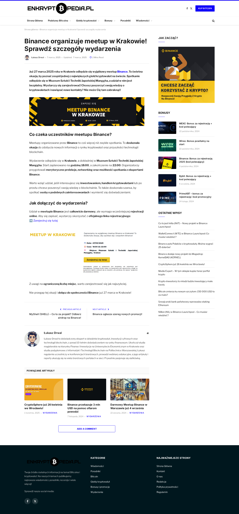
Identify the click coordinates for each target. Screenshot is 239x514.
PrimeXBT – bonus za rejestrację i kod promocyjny (195, 195)
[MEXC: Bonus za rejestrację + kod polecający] (167, 128)
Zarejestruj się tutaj (45, 220)
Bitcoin (94, 476)
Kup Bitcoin (205, 8)
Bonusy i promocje (100, 486)
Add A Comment (87, 428)
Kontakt (161, 471)
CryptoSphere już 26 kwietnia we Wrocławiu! (43, 406)
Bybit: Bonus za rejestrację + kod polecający (195, 178)
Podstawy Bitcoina (58, 20)
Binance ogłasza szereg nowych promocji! (117, 314)
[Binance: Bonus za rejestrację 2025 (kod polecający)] (167, 163)
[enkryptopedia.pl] (60, 8)
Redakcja (161, 481)
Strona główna (31, 29)
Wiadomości (142, 20)
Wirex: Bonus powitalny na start (194, 143)
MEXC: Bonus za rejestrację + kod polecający (195, 125)
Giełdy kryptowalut (86, 20)
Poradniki (125, 20)
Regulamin (162, 492)
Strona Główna (35, 20)
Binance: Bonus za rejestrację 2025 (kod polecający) (195, 160)
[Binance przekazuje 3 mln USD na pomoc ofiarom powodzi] (86, 389)
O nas (160, 476)
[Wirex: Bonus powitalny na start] (167, 145)
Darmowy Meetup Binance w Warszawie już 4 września (128, 406)
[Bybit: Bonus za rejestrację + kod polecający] (167, 180)
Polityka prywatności (167, 486)
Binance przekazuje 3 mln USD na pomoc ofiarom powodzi (83, 408)
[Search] (213, 20)
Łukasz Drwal (37, 57)
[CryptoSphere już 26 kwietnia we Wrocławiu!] (43, 389)
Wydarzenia (50, 413)
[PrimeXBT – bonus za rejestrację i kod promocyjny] (167, 198)
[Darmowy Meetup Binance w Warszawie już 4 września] (129, 389)
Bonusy (109, 20)
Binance (122, 71)
